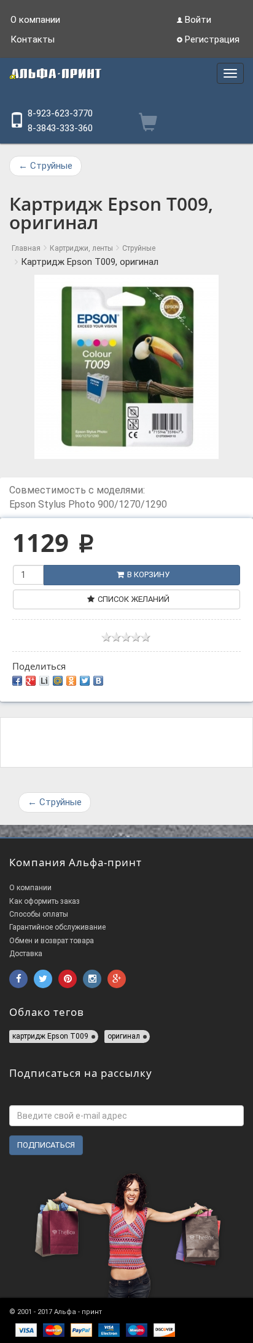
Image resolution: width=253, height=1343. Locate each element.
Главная (26, 248)
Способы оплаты (38, 914)
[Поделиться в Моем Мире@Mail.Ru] (58, 681)
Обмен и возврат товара (51, 940)
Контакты (32, 39)
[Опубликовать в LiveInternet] (44, 681)
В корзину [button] (148, 574)
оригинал (123, 1036)
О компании (35, 19)
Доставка (25, 953)
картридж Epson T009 (50, 1036)
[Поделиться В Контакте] (98, 681)
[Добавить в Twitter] (85, 681)
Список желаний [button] (133, 599)
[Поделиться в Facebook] (17, 681)
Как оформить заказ (44, 901)
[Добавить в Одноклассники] (71, 681)
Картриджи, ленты (81, 248)
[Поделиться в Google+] (31, 681)
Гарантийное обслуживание (57, 927)
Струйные (45, 165)
